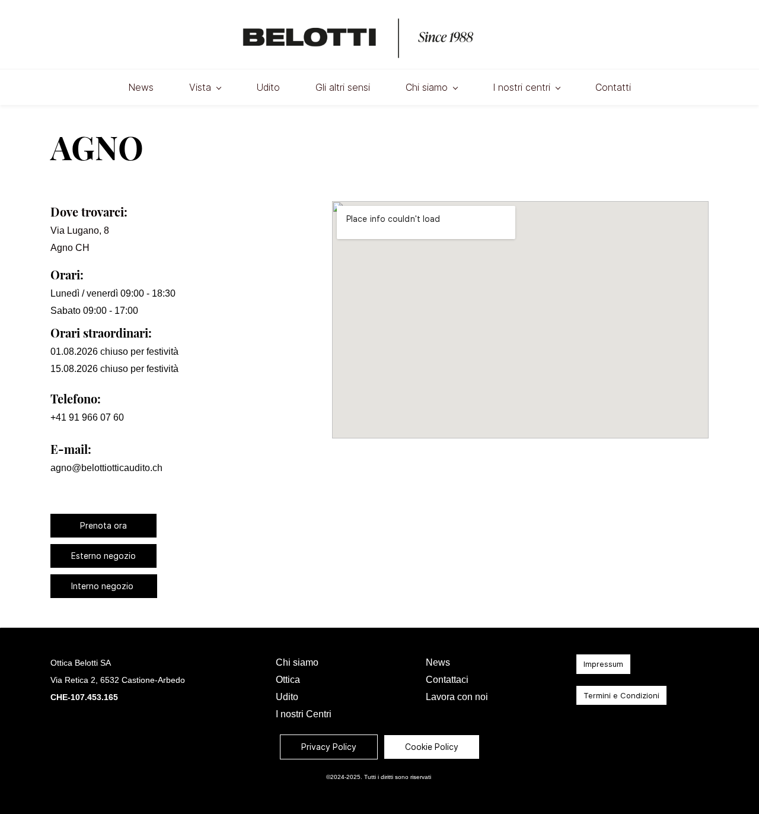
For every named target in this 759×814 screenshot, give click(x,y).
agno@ (65, 468)
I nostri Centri (303, 714)
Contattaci (447, 680)
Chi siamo (297, 662)
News (438, 662)
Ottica (288, 680)
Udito (287, 697)
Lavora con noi (457, 697)
